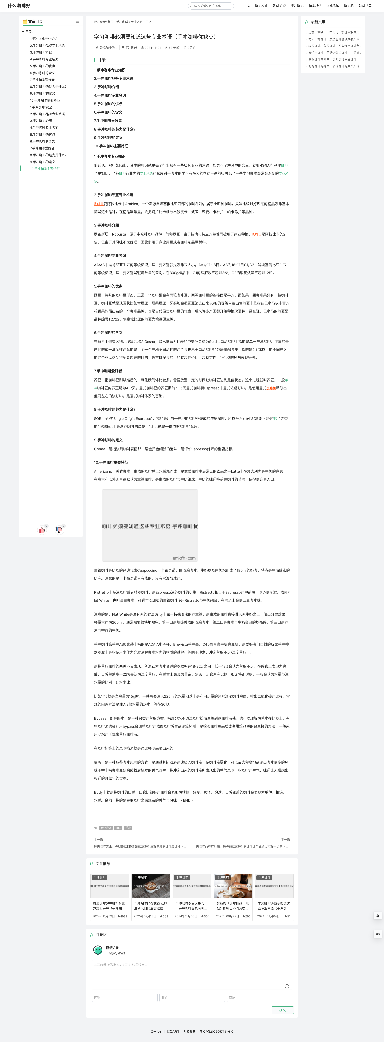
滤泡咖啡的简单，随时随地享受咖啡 (332, 59)
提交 (282, 1010)
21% (378, 934)
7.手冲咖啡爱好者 (42, 80)
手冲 (276, 419)
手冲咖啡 (297, 6)
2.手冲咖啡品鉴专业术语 (47, 46)
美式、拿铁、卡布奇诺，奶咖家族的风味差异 (338, 32)
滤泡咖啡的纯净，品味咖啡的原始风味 (333, 66)
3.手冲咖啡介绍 (41, 52)
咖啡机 (349, 6)
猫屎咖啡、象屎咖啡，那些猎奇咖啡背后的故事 (339, 46)
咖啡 (284, 166)
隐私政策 (190, 1031)
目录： (30, 32)
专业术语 (137, 22)
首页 (111, 22)
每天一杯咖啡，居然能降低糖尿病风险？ (335, 39)
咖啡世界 (365, 6)
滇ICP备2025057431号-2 (216, 1031)
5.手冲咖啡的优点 (42, 66)
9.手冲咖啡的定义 (42, 93)
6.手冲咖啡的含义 (42, 73)
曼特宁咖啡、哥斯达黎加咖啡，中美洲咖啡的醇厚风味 (344, 53)
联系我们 (173, 1031)
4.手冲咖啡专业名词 (44, 59)
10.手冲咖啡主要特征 (45, 100)
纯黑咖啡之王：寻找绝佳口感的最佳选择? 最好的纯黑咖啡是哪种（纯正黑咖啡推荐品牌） (141, 846)
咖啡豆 (99, 204)
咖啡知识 (279, 6)
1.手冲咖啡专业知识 (44, 39)
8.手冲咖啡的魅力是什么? (48, 87)
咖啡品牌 (332, 6)
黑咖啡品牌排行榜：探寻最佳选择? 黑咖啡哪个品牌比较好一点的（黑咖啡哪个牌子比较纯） (243, 846)
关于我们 (156, 1031)
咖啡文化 (261, 6)
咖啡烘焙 (315, 6)
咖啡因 (257, 234)
